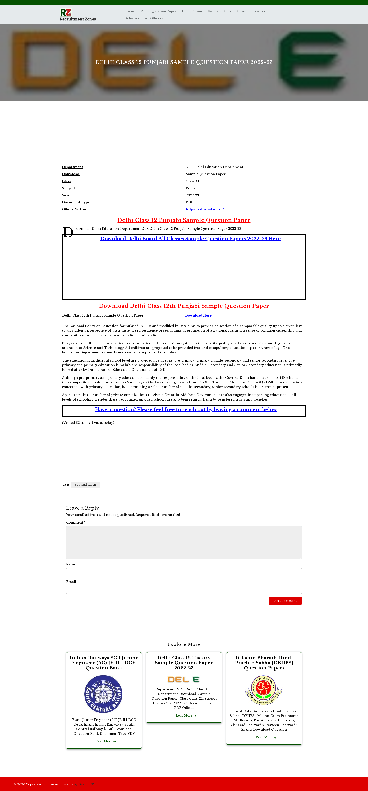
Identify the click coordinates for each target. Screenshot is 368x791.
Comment (75, 522)
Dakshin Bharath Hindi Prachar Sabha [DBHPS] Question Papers (264, 663)
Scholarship (135, 18)
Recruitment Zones (78, 18)
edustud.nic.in (85, 484)
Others (155, 18)
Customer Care (220, 11)
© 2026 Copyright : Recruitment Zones (59, 784)
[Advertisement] (184, 137)
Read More (104, 741)
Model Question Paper (158, 11)
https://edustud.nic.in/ (205, 209)
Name (71, 564)
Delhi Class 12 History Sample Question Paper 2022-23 (184, 663)
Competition (192, 11)
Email (71, 582)
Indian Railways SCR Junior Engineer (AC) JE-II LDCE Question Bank (104, 663)
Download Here (198, 315)
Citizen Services (250, 11)
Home (130, 11)
